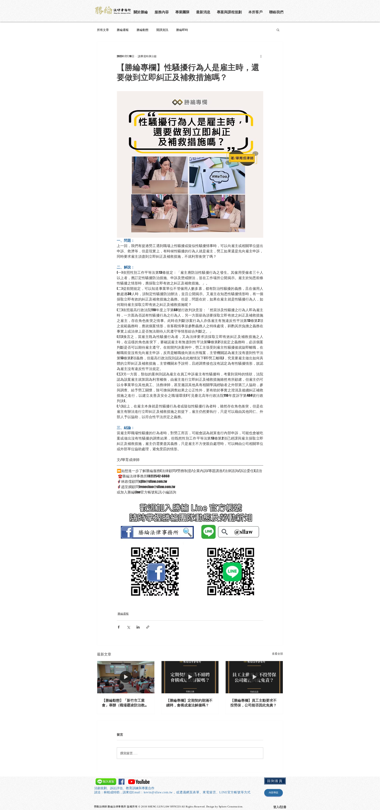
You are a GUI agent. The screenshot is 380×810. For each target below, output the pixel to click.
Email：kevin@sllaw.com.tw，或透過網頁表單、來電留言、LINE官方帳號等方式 (191, 792)
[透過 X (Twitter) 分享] (128, 627)
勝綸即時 (182, 29)
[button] (229, 11)
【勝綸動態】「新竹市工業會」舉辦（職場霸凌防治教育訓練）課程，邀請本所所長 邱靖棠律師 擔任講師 (125, 703)
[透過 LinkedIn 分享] (138, 627)
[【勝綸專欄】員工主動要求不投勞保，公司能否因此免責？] (254, 677)
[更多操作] (260, 56)
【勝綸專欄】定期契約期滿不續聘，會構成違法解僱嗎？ (189, 702)
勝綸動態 (142, 29)
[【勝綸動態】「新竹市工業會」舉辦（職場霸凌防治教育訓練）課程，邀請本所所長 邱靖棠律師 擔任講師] (125, 677)
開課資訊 (162, 29)
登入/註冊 (279, 807)
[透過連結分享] (148, 627)
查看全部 (277, 653)
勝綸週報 (123, 29)
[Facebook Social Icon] (121, 782)
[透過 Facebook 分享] (119, 627)
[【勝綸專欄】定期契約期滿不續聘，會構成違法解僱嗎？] (190, 677)
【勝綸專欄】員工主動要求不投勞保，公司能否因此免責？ (253, 702)
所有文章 (103, 29)
